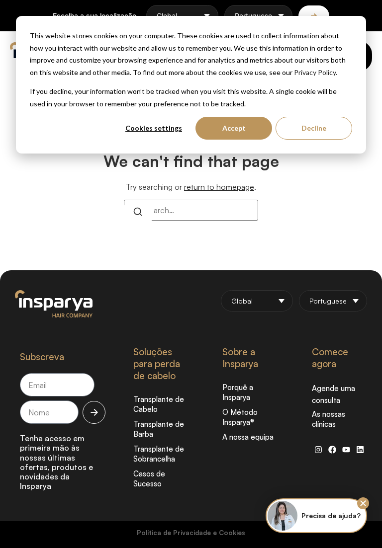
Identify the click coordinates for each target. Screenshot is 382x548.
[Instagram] (318, 450)
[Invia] (94, 412)
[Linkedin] (360, 450)
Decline (313, 128)
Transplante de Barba (158, 429)
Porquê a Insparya (237, 392)
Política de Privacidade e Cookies (191, 533)
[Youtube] (346, 450)
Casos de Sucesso (149, 478)
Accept (234, 128)
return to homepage (219, 187)
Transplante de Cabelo (158, 404)
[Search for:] (191, 210)
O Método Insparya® (240, 417)
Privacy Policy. (315, 72)
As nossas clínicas (328, 419)
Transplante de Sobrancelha (158, 454)
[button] (363, 503)
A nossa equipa (248, 437)
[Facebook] (332, 450)
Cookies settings (153, 128)
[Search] (138, 213)
